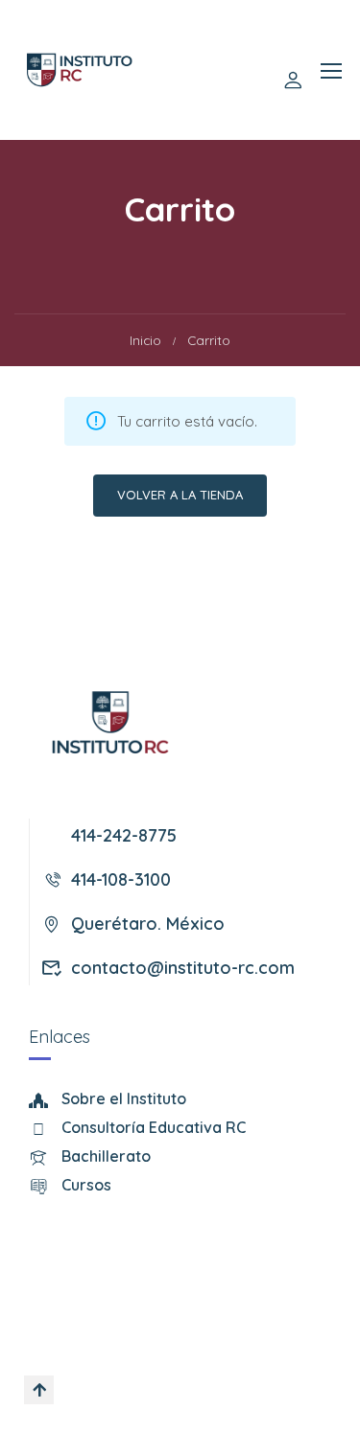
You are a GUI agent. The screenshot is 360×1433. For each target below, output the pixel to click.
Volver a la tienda (180, 494)
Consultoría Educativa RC (153, 1127)
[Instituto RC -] (79, 70)
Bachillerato (106, 1156)
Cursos (86, 1184)
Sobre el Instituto (123, 1098)
